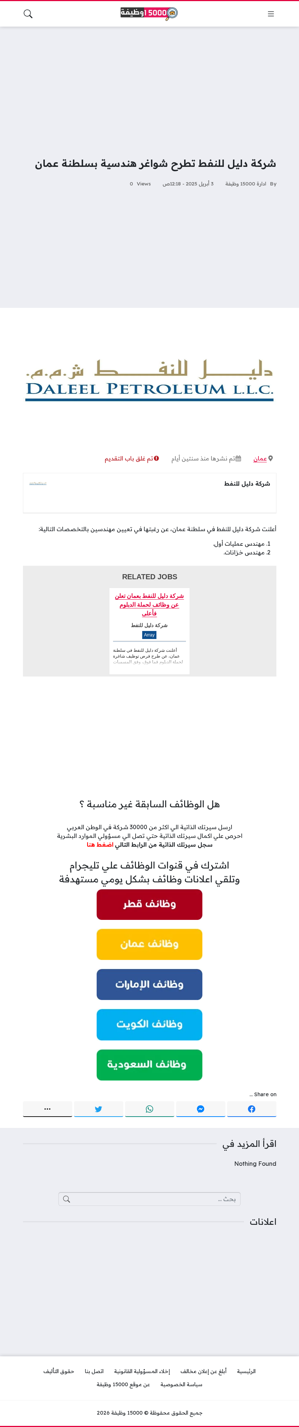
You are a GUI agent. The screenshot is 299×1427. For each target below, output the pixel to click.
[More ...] (47, 1109)
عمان (260, 458)
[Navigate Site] (271, 14)
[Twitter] (98, 1109)
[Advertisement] (149, 87)
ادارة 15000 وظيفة (245, 183)
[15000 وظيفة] (149, 14)
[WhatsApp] (149, 1109)
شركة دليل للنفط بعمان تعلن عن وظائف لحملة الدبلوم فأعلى (149, 604)
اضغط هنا (100, 844)
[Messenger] (200, 1109)
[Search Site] (28, 14)
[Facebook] (251, 1109)
